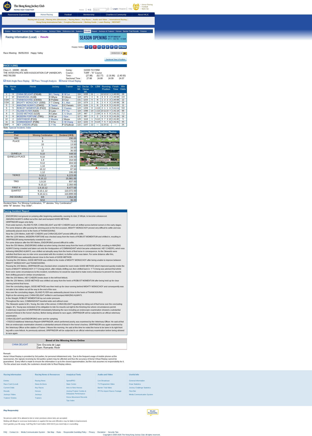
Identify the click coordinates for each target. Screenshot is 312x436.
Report (94, 31)
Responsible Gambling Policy (75, 432)
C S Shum (67, 114)
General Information (137, 381)
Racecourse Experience (18, 15)
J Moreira (53, 119)
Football (145, 7)
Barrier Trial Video (105, 388)
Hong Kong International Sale (49, 22)
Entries (8, 31)
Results (87, 31)
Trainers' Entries (10, 398)
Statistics (79, 31)
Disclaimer (101, 432)
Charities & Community (116, 15)
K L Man (66, 102)
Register (122, 9)
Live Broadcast (104, 381)
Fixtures (143, 31)
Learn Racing (104, 22)
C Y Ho (52, 125)
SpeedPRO (70, 381)
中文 (89, 10)
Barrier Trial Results (131, 31)
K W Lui (66, 94)
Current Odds (27, 31)
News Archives (41, 384)
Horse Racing (147, 5)
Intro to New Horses (74, 388)
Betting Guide (90, 22)
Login (115, 9)
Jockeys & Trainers (106, 31)
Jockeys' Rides (54, 31)
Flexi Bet (132, 391)
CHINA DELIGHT (25, 94)
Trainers (38, 398)
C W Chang (67, 122)
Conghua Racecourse (73, 22)
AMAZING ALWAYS (26, 105)
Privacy (92, 432)
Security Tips (113, 432)
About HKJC (143, 15)
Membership (88, 15)
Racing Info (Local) (36, 20)
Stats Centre (71, 384)
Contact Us (14, 432)
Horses (118, 31)
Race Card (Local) (11, 384)
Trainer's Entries (40, 31)
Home (81, 10)
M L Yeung (54, 94)
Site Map (50, 432)
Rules (59, 432)
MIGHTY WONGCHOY (28, 102)
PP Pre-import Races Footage (109, 391)
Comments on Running (108, 168)
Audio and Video (100, 20)
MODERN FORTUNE (27, 116)
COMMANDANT (24, 122)
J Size (65, 116)
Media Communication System (141, 394)
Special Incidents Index (20, 128)
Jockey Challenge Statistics (140, 388)
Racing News (74, 20)
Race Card (16, 31)
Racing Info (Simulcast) (56, 20)
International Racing (118, 20)
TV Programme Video (106, 384)
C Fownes (67, 108)
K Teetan (53, 105)
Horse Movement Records (76, 397)
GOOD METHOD (25, 114)
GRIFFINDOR (23, 119)
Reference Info (68, 31)
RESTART (116, 22)
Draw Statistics (135, 384)
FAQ (130, 9)
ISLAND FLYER (24, 111)
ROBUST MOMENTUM (28, 108)
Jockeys (38, 394)
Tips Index (70, 400)
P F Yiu (65, 111)
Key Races (86, 20)
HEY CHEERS (24, 125)
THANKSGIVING (25, 100)
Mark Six (145, 9)
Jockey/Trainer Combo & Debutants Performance (76, 392)
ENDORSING (23, 97)
